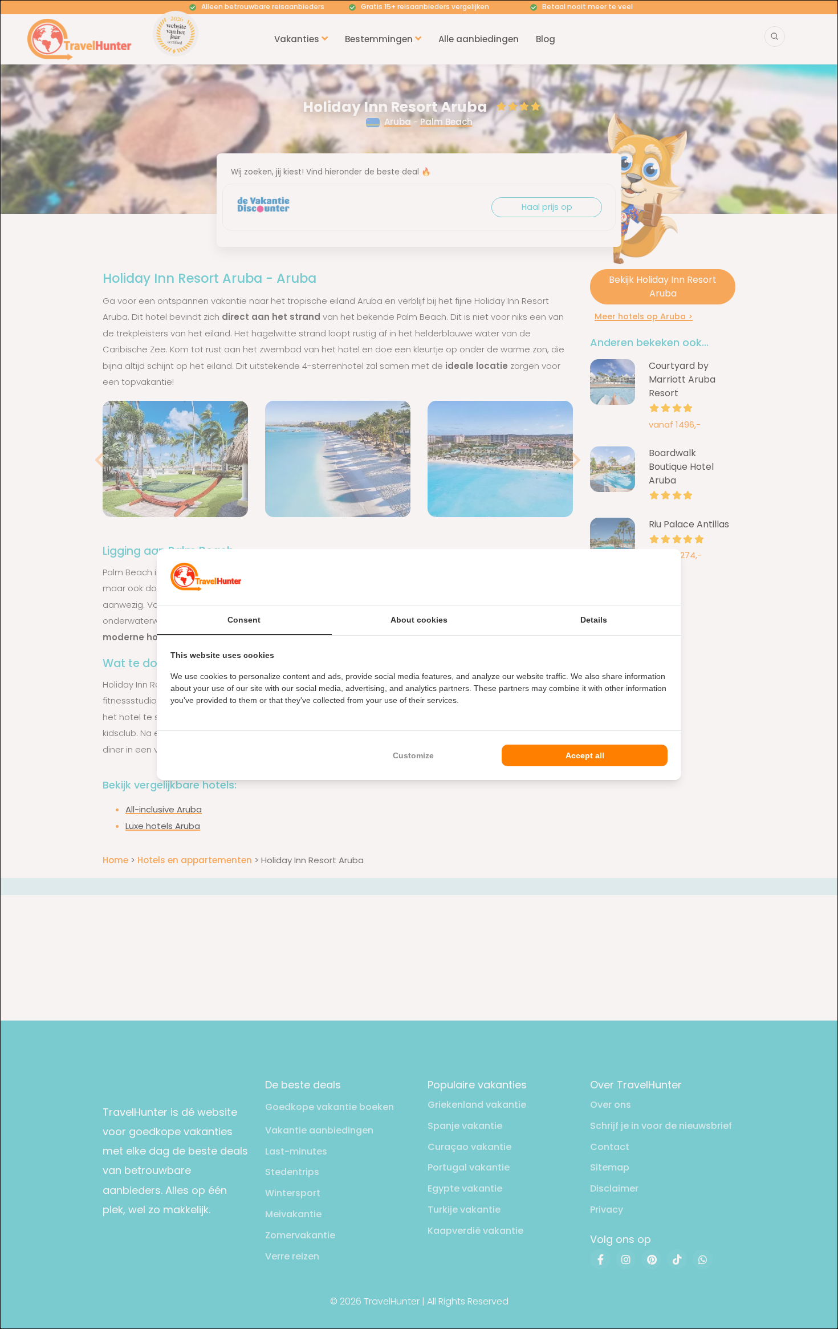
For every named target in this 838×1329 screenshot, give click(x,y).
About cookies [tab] (419, 619)
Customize (413, 755)
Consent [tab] (244, 619)
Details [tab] (593, 619)
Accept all (585, 755)
